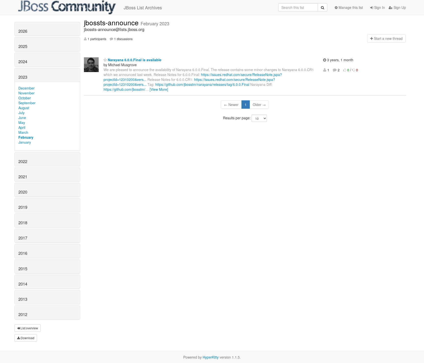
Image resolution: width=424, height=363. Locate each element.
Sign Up (399, 7)
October (24, 97)
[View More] (159, 89)
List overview (29, 328)
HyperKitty (211, 357)
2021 (22, 177)
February (25, 137)
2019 (22, 207)
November (26, 93)
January (24, 142)
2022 (22, 161)
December (26, 88)
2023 (22, 77)
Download (27, 338)
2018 (22, 223)
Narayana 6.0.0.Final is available (134, 59)
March (23, 132)
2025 (22, 46)
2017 (22, 238)
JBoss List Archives (143, 7)
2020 (22, 192)
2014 (22, 284)
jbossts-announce (112, 22)
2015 (22, 269)
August (23, 107)
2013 (22, 299)
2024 (22, 61)
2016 (22, 253)
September (27, 102)
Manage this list (350, 7)
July (21, 112)
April (21, 127)
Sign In (379, 7)
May (21, 122)
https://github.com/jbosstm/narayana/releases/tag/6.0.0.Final (202, 84)
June (22, 117)
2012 (22, 314)
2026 (22, 31)
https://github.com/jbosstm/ (124, 89)
